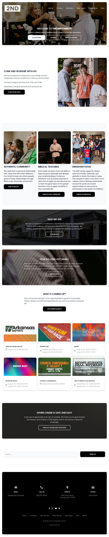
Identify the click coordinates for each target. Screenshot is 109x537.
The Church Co (54, 525)
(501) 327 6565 (41, 495)
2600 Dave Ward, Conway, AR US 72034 (67, 496)
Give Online (93, 495)
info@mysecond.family (16, 495)
